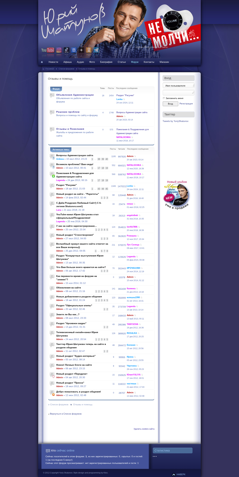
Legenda (60, 180)
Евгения (131, 345)
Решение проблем (68, 112)
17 (99, 168)
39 (103, 159)
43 (99, 189)
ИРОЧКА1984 (133, 268)
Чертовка (132, 366)
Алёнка (60, 159)
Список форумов (66, 69)
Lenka (119, 99)
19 (107, 168)
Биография (106, 62)
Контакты (149, 62)
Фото (92, 62)
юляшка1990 (133, 297)
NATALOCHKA (123, 137)
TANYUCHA (132, 324)
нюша (130, 204)
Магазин (164, 62)
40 (107, 159)
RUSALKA (132, 333)
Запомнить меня (174, 98)
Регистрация (186, 103)
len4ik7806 (132, 227)
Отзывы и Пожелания (70, 129)
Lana (58, 210)
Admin (119, 116)
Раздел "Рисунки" (125, 95)
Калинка (131, 288)
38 (99, 159)
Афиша (67, 62)
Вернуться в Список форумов (65, 414)
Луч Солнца (133, 244)
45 (107, 189)
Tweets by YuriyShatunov (175, 121)
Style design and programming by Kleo (90, 473)
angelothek (132, 215)
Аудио (80, 62)
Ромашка (131, 236)
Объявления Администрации (75, 94)
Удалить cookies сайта (144, 429)
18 (103, 168)
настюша (131, 383)
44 (103, 189)
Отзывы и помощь (86, 69)
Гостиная (50, 69)
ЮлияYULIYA (133, 374)
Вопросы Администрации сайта (131, 112)
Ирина (130, 357)
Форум (134, 62)
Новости (53, 62)
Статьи (122, 62)
